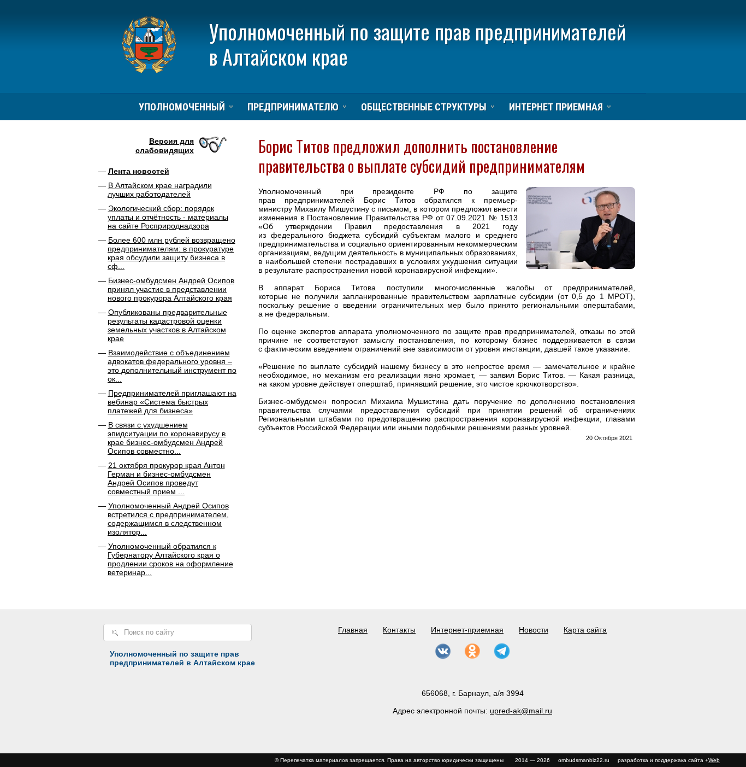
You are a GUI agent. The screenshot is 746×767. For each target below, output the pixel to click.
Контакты (399, 629)
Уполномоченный (182, 107)
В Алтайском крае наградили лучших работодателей (160, 189)
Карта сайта (585, 629)
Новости (533, 629)
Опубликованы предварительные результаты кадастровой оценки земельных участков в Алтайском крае (167, 325)
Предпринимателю (293, 107)
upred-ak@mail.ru (521, 710)
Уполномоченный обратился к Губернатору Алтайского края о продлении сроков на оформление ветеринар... (170, 559)
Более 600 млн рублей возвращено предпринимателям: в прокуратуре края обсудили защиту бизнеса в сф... (171, 253)
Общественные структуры (424, 107)
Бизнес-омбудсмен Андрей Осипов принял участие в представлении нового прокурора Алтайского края (171, 289)
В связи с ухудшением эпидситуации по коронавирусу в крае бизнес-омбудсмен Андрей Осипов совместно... (167, 437)
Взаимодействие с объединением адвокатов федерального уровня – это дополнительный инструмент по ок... (172, 365)
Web (714, 760)
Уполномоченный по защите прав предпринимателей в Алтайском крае (417, 44)
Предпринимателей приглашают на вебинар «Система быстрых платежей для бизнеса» (172, 402)
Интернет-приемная (467, 629)
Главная (353, 629)
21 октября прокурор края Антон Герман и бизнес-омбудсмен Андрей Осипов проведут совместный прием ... (166, 478)
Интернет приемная (556, 107)
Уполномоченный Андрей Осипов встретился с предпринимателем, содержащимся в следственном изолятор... (168, 518)
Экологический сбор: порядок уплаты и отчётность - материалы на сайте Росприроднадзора (168, 217)
